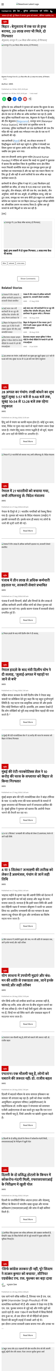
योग (4, 1001)
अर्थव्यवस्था (34, 11)
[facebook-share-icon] (15, 100)
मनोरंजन (47, 11)
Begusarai (22, 121)
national (11, 263)
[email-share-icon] (25, 100)
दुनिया (25, 11)
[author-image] (4, 1285)
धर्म (41, 11)
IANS (11, 84)
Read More (28, 441)
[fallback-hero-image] (12, 299)
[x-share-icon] (9, 100)
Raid (16, 141)
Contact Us (6, 11)
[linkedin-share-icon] (20, 100)
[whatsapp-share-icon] (4, 100)
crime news (20, 263)
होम (14, 11)
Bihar (4, 263)
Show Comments (28, 278)
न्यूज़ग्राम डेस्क (12, 1284)
